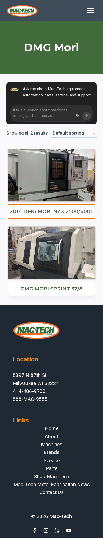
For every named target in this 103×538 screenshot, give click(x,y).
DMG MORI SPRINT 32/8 (51, 289)
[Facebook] (34, 530)
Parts (52, 468)
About (51, 436)
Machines (51, 444)
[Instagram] (46, 530)
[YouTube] (69, 530)
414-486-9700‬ (29, 391)
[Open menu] (90, 10)
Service (52, 460)
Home (51, 428)
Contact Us (51, 492)
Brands (51, 452)
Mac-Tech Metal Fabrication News (51, 484)
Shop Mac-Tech (51, 476)
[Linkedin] (57, 530)
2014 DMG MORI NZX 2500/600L (51, 211)
